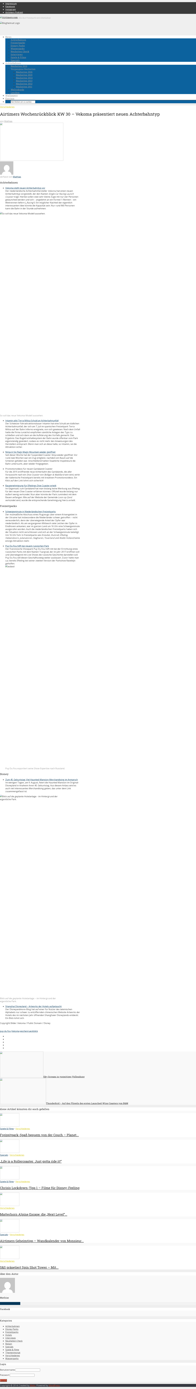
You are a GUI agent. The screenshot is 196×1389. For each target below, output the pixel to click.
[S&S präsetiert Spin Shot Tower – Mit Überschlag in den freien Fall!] (9, 1258)
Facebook (10, 6)
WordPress (54, 1385)
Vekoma (15, 1031)
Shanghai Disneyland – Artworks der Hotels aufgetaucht (33, 1006)
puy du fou (5, 1031)
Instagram (10, 9)
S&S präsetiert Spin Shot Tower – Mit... (29, 1267)
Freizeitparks (18, 42)
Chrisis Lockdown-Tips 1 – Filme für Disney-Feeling (39, 1188)
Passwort (4, 1375)
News (8, 36)
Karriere (9, 98)
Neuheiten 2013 (24, 80)
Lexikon (15, 92)
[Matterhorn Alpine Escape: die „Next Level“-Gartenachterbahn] (9, 1205)
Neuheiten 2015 (24, 75)
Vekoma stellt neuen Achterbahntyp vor (25, 188)
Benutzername (7, 1369)
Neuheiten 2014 (24, 77)
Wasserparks (18, 48)
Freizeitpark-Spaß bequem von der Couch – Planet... (39, 1135)
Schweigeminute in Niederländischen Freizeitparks (30, 511)
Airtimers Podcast (14, 12)
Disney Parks (18, 45)
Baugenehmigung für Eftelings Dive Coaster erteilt (30, 485)
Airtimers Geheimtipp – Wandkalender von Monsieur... (42, 1241)
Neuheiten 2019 (19, 66)
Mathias (8, 121)
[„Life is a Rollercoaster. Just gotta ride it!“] (9, 1152)
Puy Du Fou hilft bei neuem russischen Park (27, 545)
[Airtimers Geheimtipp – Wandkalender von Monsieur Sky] (9, 1231)
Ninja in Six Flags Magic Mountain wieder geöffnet (30, 452)
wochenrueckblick (29, 1031)
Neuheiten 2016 (24, 72)
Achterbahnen (18, 39)
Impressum (11, 3)
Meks (32, 1385)
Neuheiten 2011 (24, 86)
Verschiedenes (7, 106)
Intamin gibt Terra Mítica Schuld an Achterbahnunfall (32, 420)
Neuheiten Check (20, 51)
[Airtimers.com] (9, 17)
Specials (15, 60)
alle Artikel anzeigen (10, 1303)
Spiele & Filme (18, 57)
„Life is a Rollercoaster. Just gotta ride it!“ (31, 1161)
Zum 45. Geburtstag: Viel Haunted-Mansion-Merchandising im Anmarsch (41, 779)
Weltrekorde (17, 89)
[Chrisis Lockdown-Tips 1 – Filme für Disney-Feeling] (9, 1178)
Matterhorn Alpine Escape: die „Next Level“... (33, 1214)
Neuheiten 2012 (24, 83)
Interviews (17, 54)
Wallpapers (11, 95)
